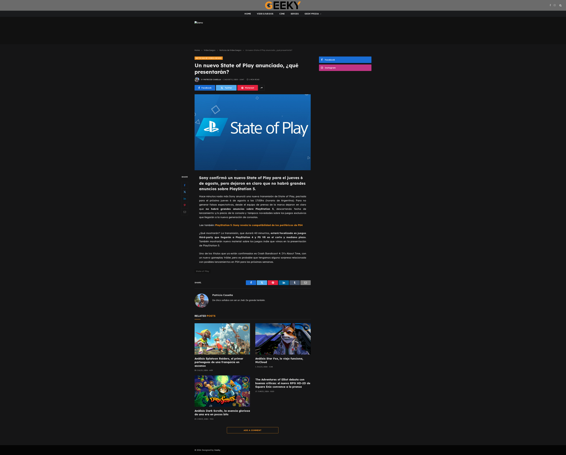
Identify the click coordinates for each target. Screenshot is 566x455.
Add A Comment (252, 430)
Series (295, 13)
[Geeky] (283, 5)
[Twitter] (184, 192)
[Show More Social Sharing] (262, 88)
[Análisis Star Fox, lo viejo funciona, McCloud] (283, 339)
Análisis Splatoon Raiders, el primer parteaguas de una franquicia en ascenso (219, 362)
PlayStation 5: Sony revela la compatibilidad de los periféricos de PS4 (259, 225)
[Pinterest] (184, 205)
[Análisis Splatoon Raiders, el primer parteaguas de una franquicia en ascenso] (222, 339)
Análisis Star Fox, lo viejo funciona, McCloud (279, 360)
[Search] (560, 5)
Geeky (217, 450)
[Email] (184, 211)
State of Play (202, 271)
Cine (282, 13)
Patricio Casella (212, 79)
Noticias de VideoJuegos (209, 58)
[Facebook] (184, 185)
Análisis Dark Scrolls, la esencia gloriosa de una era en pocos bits (222, 412)
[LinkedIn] (184, 198)
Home (248, 13)
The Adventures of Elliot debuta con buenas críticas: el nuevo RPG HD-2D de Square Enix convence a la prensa (282, 383)
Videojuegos (265, 13)
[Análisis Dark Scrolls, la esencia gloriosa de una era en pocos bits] (222, 391)
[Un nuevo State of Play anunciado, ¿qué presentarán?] (253, 132)
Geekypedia (312, 13)
